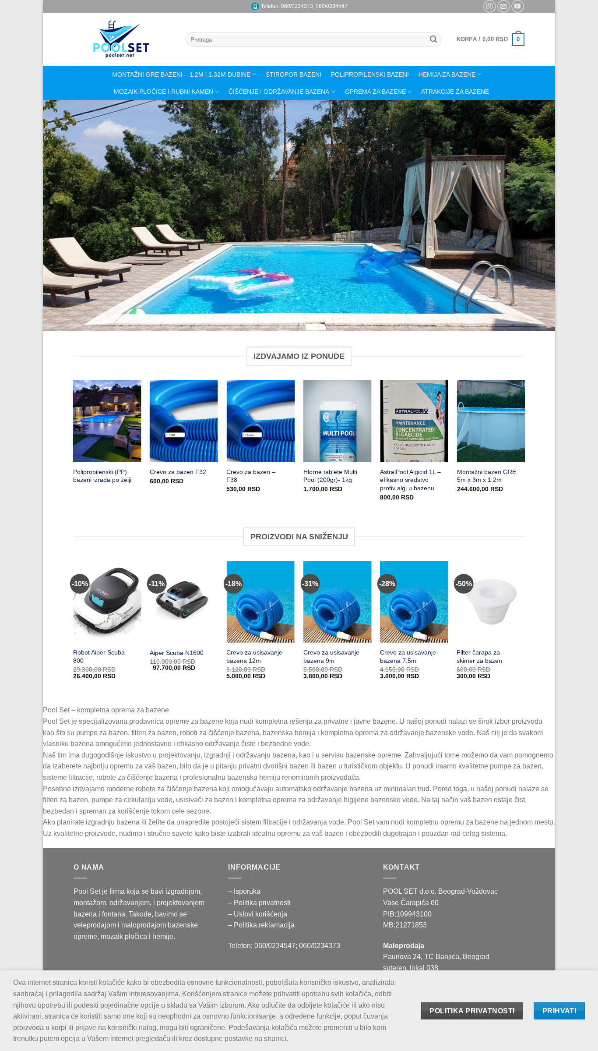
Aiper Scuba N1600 (177, 652)
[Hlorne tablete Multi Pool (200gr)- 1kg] (337, 421)
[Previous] (64, 215)
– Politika (243, 902)
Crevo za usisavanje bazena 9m (331, 656)
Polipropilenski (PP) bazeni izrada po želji (102, 476)
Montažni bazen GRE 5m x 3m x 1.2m (486, 476)
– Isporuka (244, 891)
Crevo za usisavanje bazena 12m (254, 656)
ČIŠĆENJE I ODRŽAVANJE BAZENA (279, 91)
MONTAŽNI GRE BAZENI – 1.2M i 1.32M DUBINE (181, 74)
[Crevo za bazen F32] (184, 421)
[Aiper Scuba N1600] (184, 602)
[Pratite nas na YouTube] (517, 6)
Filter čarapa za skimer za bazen (479, 656)
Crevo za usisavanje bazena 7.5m (408, 656)
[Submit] (433, 39)
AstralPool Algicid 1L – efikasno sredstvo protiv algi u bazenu (410, 480)
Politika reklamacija (264, 925)
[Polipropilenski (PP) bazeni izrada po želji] (107, 421)
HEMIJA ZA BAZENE (447, 74)
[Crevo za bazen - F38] (260, 421)
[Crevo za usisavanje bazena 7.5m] (414, 602)
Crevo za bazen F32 (178, 471)
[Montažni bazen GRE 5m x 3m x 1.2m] (491, 421)
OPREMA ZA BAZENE (375, 91)
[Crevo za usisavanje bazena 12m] (260, 602)
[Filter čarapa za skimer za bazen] (491, 602)
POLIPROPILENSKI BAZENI (370, 74)
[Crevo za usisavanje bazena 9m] (337, 602)
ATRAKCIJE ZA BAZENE (455, 91)
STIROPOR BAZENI (293, 74)
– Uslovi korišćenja (257, 914)
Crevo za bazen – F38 (250, 476)
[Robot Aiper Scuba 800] (107, 602)
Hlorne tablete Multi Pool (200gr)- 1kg (330, 476)
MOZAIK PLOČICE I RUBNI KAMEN (163, 91)
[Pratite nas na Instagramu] (489, 6)
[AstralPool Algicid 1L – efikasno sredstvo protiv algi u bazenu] (414, 421)
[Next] (534, 215)
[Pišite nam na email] (503, 6)
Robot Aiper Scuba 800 (99, 656)
